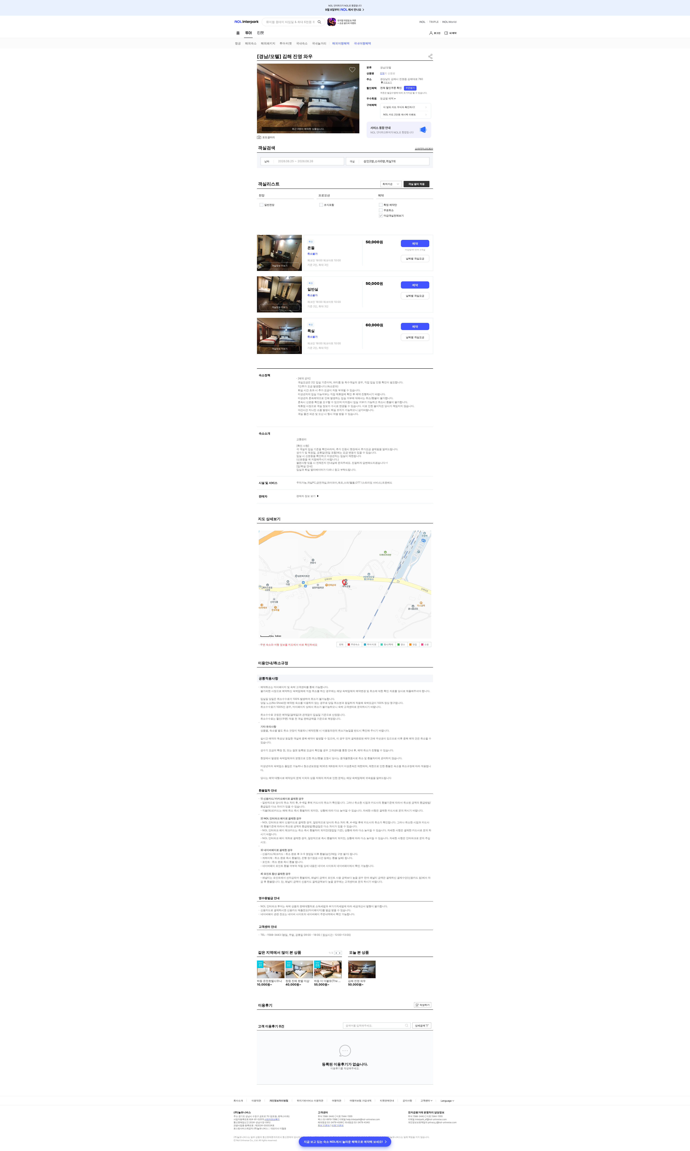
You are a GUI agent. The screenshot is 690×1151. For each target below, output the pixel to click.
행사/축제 (388, 644)
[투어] (248, 33)
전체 (341, 644)
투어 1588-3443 (326, 1116)
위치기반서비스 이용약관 (310, 1100)
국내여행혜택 (362, 43)
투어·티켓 (286, 43)
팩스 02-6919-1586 (327, 1119)
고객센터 (425, 1100)
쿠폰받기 (410, 87)
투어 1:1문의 (324, 1125)
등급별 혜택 (387, 98)
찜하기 (352, 69)
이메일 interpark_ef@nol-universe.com (427, 1119)
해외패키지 (268, 43)
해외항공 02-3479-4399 (330, 1122)
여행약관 (336, 1100)
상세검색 (420, 1025)
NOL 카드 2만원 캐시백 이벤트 (399, 114)
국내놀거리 (319, 43)
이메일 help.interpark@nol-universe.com (359, 1119)
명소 (403, 644)
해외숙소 (251, 43)
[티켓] (260, 33)
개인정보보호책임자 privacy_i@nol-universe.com (432, 1122)
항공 (238, 43)
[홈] (237, 33)
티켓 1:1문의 (338, 1125)
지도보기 (387, 82)
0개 (382, 73)
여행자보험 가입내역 (360, 1100)
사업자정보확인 (272, 1119)
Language (446, 1100)
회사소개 (238, 1100)
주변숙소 (355, 644)
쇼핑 (426, 644)
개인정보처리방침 (279, 1100)
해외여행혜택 (340, 43)
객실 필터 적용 (416, 183)
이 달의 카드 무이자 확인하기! (399, 107)
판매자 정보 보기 (306, 496)
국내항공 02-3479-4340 (357, 1122)
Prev (336, 953)
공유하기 (430, 56)
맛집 (415, 644)
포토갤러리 (268, 137)
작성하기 (425, 1004)
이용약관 (256, 1100)
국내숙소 (302, 43)
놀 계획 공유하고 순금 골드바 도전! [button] (289, 22)
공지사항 (407, 1100)
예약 (415, 243)
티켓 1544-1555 (344, 1116)
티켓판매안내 (387, 1100)
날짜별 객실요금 (415, 258)
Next (340, 953)
